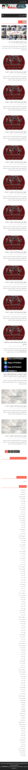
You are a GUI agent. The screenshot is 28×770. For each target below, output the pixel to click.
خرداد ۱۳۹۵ (22, 720)
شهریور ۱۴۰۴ (22, 507)
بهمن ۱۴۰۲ (22, 540)
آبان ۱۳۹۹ (23, 606)
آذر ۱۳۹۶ (23, 680)
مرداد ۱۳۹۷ (22, 663)
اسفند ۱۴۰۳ (22, 520)
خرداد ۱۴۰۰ (22, 590)
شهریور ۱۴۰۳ (22, 529)
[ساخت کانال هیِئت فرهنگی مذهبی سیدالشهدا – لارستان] (14, 333)
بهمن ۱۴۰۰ (22, 573)
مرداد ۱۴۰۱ (22, 560)
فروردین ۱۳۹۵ (22, 724)
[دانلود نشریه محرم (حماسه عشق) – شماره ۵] (14, 182)
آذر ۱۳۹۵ (23, 707)
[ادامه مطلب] (24, 49)
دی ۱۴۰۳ (23, 525)
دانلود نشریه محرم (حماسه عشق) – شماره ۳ (16, 252)
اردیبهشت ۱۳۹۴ (21, 748)
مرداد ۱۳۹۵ (22, 715)
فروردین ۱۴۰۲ (22, 551)
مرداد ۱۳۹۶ (22, 689)
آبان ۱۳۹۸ (23, 630)
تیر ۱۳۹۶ (23, 691)
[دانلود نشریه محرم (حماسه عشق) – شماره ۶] (14, 152)
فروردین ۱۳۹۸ (22, 645)
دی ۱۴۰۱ (23, 555)
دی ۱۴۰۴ (23, 503)
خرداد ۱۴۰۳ (22, 533)
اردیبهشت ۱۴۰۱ (21, 566)
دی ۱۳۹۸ (23, 626)
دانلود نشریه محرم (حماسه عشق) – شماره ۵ (16, 192)
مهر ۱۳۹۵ (23, 711)
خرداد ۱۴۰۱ (22, 564)
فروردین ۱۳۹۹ (22, 619)
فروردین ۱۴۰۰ (22, 595)
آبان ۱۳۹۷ (23, 656)
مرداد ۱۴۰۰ (22, 586)
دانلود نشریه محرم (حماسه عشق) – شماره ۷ (16, 132)
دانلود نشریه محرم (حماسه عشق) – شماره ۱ (16, 312)
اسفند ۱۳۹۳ (22, 753)
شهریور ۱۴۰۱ (22, 558)
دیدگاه (10, 44)
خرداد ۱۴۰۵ (22, 494)
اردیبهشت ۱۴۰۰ (21, 593)
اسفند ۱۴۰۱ (22, 553)
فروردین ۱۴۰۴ (22, 518)
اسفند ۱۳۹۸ (22, 621)
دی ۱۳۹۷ (23, 652)
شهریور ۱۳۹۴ (22, 739)
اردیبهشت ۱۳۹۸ (21, 643)
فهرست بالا (22, 2)
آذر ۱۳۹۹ (23, 604)
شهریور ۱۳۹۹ (22, 610)
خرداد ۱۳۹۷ (22, 667)
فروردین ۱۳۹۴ (22, 750)
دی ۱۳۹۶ (23, 678)
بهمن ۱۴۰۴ (22, 501)
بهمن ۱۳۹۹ (22, 599)
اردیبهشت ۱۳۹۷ (21, 669)
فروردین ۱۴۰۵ (22, 496)
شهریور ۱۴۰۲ (22, 544)
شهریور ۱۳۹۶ (22, 687)
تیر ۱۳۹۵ (23, 718)
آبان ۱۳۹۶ (23, 682)
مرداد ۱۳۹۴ (22, 742)
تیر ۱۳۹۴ (23, 744)
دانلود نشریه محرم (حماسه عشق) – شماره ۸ (16, 102)
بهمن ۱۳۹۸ (22, 623)
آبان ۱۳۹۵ (23, 709)
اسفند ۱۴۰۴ (22, 498)
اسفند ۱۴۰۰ (22, 571)
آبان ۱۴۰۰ (23, 580)
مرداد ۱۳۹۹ (22, 612)
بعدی (16, 451)
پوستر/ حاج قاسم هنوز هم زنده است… (17, 42)
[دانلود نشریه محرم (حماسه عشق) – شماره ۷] (14, 122)
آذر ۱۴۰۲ (23, 542)
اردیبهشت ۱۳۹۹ (21, 617)
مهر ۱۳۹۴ (23, 737)
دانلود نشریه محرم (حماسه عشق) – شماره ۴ (16, 222)
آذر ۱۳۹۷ (23, 654)
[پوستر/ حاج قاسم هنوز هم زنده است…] (14, 32)
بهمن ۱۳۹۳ (22, 755)
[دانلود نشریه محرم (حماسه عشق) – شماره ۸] (14, 92)
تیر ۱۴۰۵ (23, 492)
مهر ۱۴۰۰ (23, 582)
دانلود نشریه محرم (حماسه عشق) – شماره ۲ (16, 282)
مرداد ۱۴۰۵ (22, 490)
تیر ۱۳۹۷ (23, 665)
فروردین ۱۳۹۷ (22, 672)
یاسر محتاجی (16, 44)
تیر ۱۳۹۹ (23, 615)
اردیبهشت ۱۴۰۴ (21, 516)
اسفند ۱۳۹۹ (22, 597)
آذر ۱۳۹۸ (23, 628)
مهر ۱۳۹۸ (23, 632)
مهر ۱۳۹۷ (23, 658)
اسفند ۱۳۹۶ (22, 674)
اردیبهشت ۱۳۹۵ (21, 722)
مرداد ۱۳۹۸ (22, 636)
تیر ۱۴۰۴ (23, 512)
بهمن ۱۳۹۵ (22, 702)
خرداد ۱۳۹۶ (22, 693)
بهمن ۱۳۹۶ (22, 676)
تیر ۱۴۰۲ (23, 549)
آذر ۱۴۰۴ (23, 505)
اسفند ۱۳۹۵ (22, 700)
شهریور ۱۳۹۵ (22, 713)
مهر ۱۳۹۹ (23, 608)
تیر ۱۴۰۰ (23, 588)
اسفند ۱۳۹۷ (22, 647)
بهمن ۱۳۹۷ (22, 650)
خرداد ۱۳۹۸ (22, 641)
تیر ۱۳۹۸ (23, 639)
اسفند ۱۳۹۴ (22, 726)
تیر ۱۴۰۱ (23, 562)
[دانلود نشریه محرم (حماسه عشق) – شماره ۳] (14, 242)
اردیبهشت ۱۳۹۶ (21, 696)
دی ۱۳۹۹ (23, 601)
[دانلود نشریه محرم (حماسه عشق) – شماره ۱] (14, 302)
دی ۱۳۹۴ (23, 731)
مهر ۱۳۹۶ (23, 685)
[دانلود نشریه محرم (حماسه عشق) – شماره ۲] (14, 272)
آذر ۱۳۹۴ (23, 733)
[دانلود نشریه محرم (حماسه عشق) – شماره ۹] (14, 62)
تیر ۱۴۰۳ (23, 531)
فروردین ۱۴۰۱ (22, 569)
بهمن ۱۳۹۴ (22, 728)
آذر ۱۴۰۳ (23, 527)
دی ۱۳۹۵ (23, 704)
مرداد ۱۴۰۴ (22, 509)
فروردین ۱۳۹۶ (22, 698)
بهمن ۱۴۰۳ (22, 522)
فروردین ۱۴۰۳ (22, 538)
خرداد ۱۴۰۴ (22, 514)
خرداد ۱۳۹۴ (22, 746)
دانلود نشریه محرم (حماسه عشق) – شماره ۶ (16, 162)
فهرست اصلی (21, 15)
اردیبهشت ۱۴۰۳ (21, 536)
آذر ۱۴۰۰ (23, 577)
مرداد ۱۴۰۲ (22, 547)
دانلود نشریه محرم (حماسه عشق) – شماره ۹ (16, 72)
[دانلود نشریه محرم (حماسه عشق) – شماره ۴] (14, 212)
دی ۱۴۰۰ (23, 575)
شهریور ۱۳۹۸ (22, 634)
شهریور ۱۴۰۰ (22, 584)
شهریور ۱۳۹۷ (22, 661)
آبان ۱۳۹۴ (23, 735)
